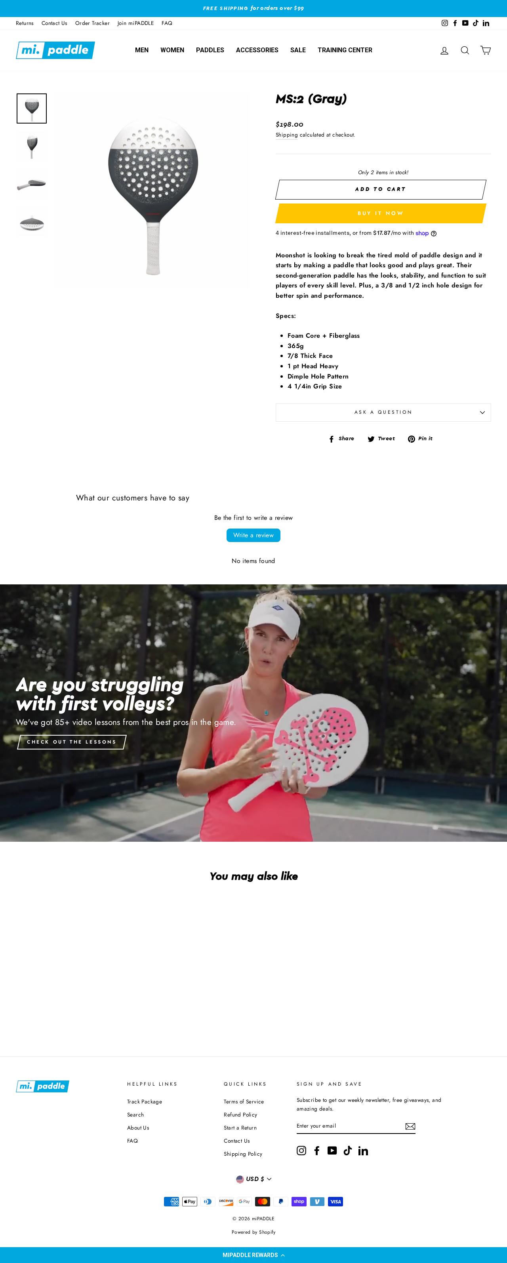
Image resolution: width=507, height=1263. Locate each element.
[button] (253, 1255)
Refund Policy (240, 1114)
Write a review (253, 535)
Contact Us (54, 23)
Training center (345, 50)
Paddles (210, 50)
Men (142, 50)
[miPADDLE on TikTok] (348, 1150)
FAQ (167, 23)
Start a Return (240, 1128)
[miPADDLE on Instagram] (301, 1150)
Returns (25, 23)
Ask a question (383, 412)
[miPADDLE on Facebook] (317, 1150)
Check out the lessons (72, 742)
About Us (138, 1128)
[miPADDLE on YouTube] (332, 1150)
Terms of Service (244, 1101)
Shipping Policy (243, 1154)
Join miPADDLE (136, 23)
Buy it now (381, 213)
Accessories (257, 50)
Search (135, 1114)
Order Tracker (92, 23)
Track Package (144, 1101)
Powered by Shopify (253, 1232)
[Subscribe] (410, 1126)
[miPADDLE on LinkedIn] (363, 1150)
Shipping (287, 135)
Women (172, 50)
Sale (298, 50)
